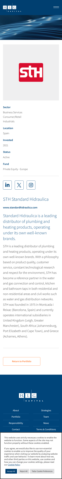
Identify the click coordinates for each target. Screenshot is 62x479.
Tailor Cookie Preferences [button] (42, 471)
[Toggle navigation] (55, 7)
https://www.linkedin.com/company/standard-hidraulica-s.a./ (7, 185)
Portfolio (15, 416)
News (46, 423)
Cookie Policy (14, 464)
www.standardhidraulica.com (20, 207)
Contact (16, 429)
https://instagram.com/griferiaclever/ (31, 185)
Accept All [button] (11, 471)
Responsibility (16, 423)
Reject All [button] (24, 471)
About (16, 410)
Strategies (46, 410)
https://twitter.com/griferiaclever (19, 185)
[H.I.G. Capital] (12, 7)
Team (46, 416)
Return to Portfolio (21, 361)
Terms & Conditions (46, 429)
